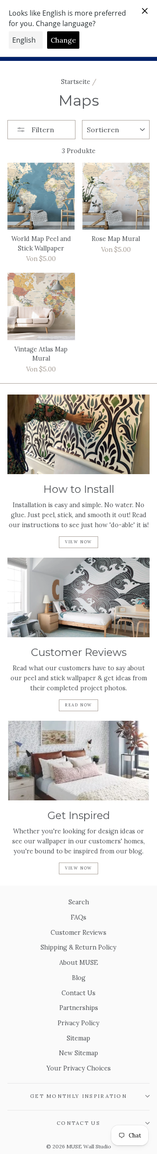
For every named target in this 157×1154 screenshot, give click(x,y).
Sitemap (78, 1038)
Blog (78, 977)
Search (78, 902)
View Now (78, 541)
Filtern (42, 129)
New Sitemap (78, 1053)
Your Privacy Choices (79, 1068)
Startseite (75, 81)
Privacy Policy (78, 1023)
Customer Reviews (78, 932)
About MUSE (78, 962)
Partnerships (78, 1007)
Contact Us (78, 993)
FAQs (78, 917)
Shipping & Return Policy (78, 947)
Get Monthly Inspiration (78, 1096)
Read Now (78, 704)
